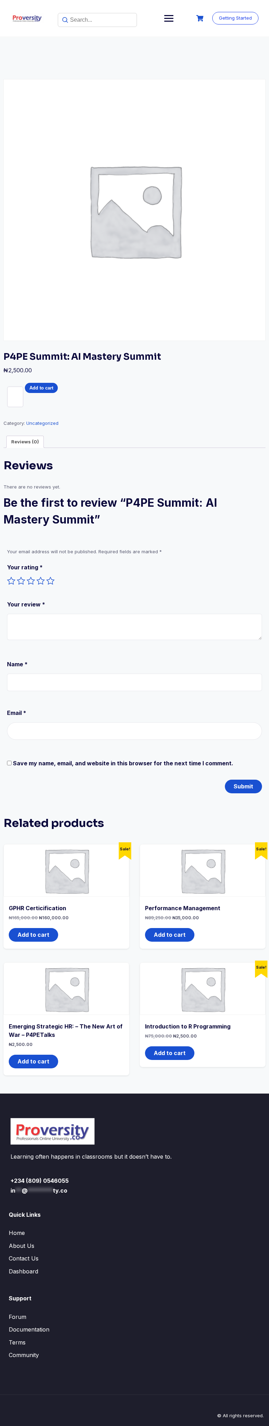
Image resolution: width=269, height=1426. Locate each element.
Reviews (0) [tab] (25, 441)
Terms (17, 1342)
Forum (17, 1316)
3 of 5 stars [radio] (31, 581)
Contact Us (24, 1258)
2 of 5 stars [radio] (21, 581)
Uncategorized (42, 423)
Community (24, 1354)
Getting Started (235, 18)
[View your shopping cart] (200, 18)
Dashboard (23, 1271)
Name (17, 664)
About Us (21, 1245)
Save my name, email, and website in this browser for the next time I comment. (123, 763)
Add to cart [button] (33, 934)
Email (16, 712)
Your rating (25, 567)
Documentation (29, 1329)
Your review (26, 604)
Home (17, 1232)
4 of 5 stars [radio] (40, 581)
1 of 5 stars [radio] (11, 581)
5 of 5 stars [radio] (50, 581)
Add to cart (41, 388)
